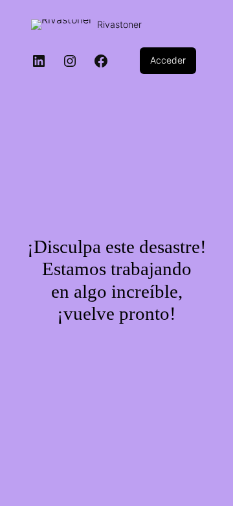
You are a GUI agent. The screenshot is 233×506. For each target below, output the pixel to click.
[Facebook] (101, 61)
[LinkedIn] (39, 61)
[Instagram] (70, 61)
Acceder (168, 60)
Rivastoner (119, 24)
